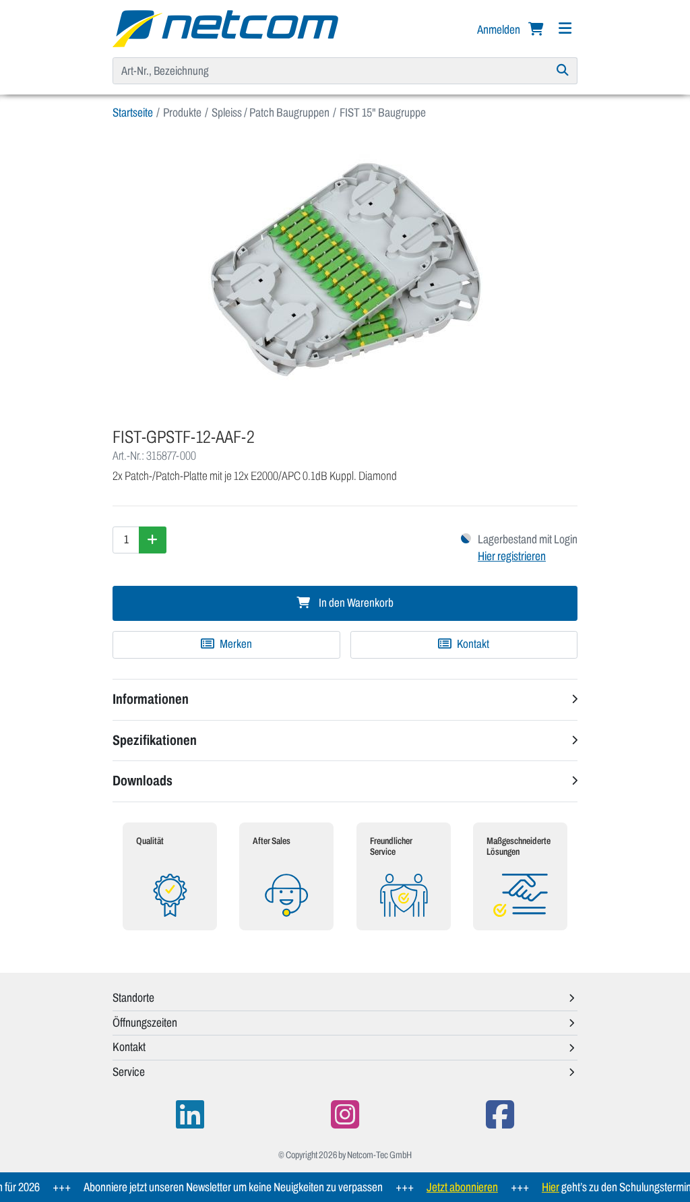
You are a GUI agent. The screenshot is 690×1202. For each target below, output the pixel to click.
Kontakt (472, 644)
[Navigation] (564, 28)
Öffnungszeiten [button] (145, 1022)
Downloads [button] (142, 780)
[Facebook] (500, 1114)
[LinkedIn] (190, 1114)
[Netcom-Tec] (225, 27)
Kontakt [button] (129, 1047)
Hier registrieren (512, 556)
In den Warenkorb (355, 603)
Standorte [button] (133, 997)
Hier (537, 1187)
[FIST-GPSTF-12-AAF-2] (345, 269)
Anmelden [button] (499, 29)
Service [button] (129, 1072)
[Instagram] (345, 1114)
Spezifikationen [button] (155, 740)
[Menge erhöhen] (152, 540)
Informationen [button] (151, 699)
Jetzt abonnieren (448, 1187)
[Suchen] (562, 70)
